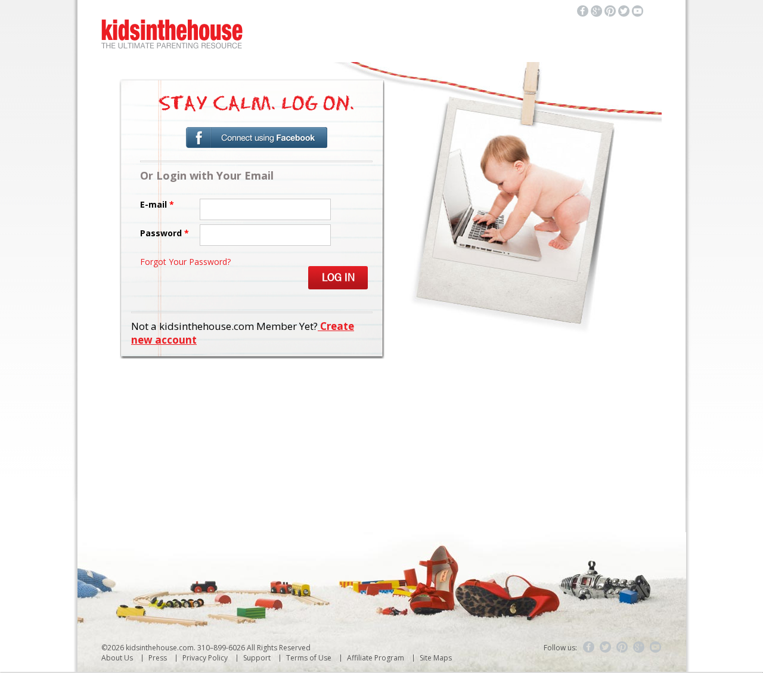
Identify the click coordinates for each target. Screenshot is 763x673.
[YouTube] (656, 647)
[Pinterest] (622, 647)
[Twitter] (606, 647)
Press (157, 658)
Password (164, 233)
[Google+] (639, 647)
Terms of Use (308, 658)
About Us (117, 658)
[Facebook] (589, 647)
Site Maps (436, 658)
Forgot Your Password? (185, 261)
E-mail (157, 204)
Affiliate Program (375, 658)
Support (257, 658)
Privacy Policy (205, 658)
